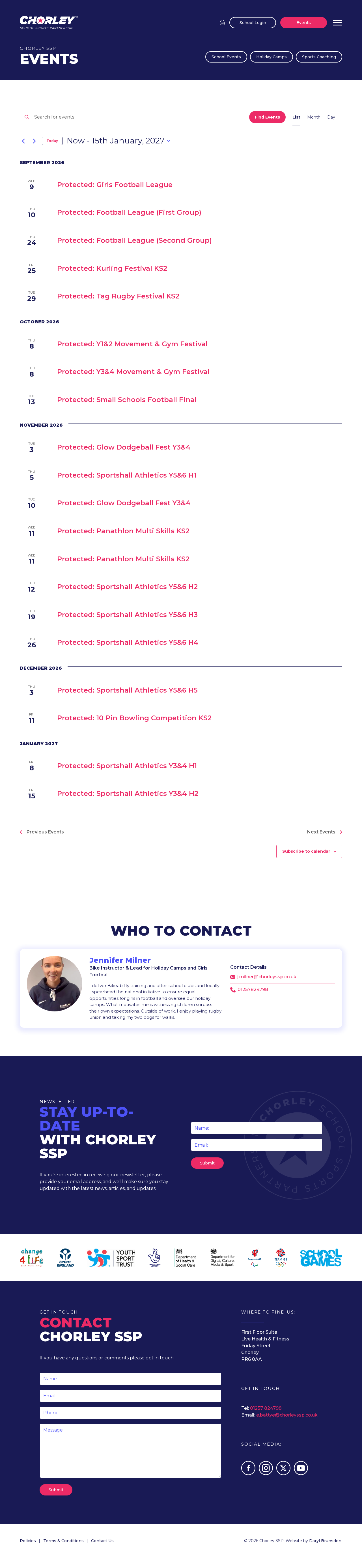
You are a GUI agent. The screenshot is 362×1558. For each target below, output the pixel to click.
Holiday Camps (271, 56)
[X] (284, 1473)
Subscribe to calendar (306, 851)
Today (52, 141)
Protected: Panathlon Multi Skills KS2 (123, 531)
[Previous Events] (23, 140)
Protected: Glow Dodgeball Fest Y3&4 (124, 447)
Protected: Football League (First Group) (129, 212)
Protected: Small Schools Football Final (127, 400)
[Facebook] (249, 1473)
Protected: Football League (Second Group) (134, 240)
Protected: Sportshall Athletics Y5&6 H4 (128, 642)
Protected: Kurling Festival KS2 (112, 268)
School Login (253, 22)
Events (303, 22)
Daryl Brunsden (325, 1540)
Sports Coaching (319, 56)
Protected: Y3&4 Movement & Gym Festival (133, 372)
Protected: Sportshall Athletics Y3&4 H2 (127, 793)
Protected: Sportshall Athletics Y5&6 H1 (126, 475)
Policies (28, 1540)
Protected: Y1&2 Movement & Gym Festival (132, 344)
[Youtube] (301, 1473)
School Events (226, 56)
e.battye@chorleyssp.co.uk (287, 1415)
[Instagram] (266, 1473)
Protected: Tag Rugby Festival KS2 (118, 296)
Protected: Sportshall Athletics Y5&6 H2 (127, 587)
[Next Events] (34, 140)
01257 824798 (266, 1408)
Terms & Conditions (63, 1540)
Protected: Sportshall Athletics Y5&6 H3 (127, 615)
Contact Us (102, 1540)
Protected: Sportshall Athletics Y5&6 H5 (127, 690)
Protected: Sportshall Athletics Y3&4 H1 (127, 766)
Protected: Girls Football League (115, 184)
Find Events (267, 117)
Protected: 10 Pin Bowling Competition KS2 (134, 718)
